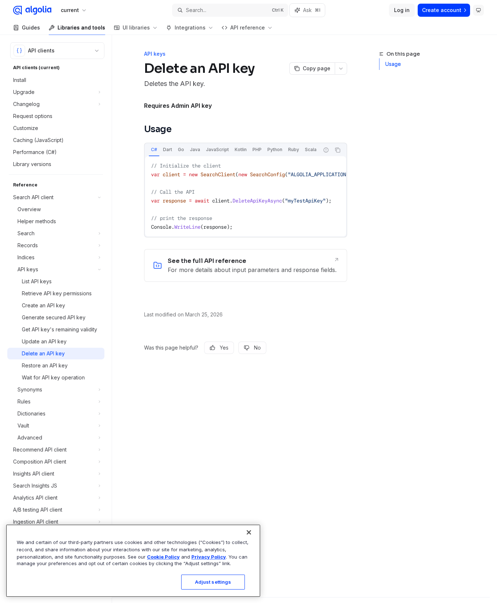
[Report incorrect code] (326, 150)
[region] (133, 560)
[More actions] (341, 68)
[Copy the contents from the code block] (337, 150)
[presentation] (231, 150)
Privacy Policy (208, 556)
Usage (393, 64)
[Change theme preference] (478, 10)
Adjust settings (213, 582)
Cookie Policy (163, 556)
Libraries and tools (81, 27)
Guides (31, 27)
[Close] (249, 532)
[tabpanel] (245, 196)
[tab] (154, 149)
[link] (245, 265)
